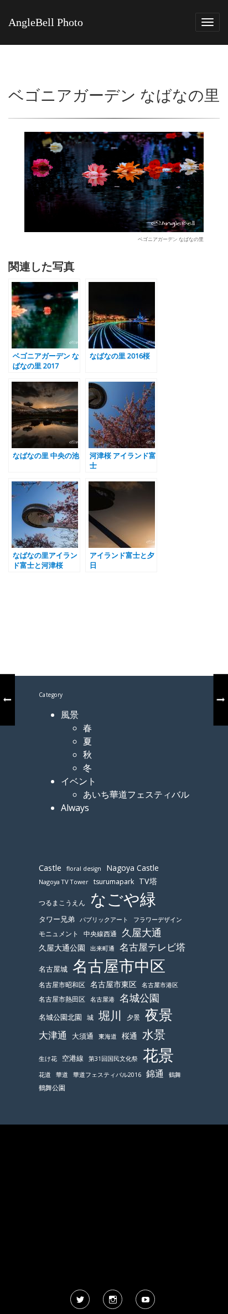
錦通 (155, 1073)
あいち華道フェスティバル (136, 794)
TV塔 (148, 881)
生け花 (48, 1059)
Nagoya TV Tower (64, 881)
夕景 (133, 1017)
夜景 (159, 1014)
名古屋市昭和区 (62, 984)
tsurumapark (114, 881)
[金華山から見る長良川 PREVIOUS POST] (7, 699)
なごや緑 (123, 899)
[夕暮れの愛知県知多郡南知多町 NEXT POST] (221, 699)
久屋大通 (142, 932)
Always (75, 808)
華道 (62, 1075)
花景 (158, 1054)
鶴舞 (175, 1074)
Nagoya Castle (132, 868)
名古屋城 (53, 969)
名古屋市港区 (160, 985)
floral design (83, 868)
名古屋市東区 (113, 984)
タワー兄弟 (57, 919)
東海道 (108, 1036)
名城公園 (139, 997)
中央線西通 (100, 933)
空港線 (73, 1058)
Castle (50, 867)
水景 (153, 1034)
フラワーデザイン (157, 919)
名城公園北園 (60, 1017)
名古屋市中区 (118, 965)
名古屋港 (102, 999)
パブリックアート (104, 919)
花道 (45, 1075)
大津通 (53, 1035)
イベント (78, 781)
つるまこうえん (62, 902)
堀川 (110, 1015)
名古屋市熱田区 (62, 999)
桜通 (129, 1035)
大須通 (83, 1036)
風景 (70, 715)
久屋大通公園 (62, 947)
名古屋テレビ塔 (152, 947)
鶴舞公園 (52, 1087)
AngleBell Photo (45, 22)
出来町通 (102, 948)
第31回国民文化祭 (113, 1059)
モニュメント (59, 933)
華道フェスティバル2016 (107, 1075)
